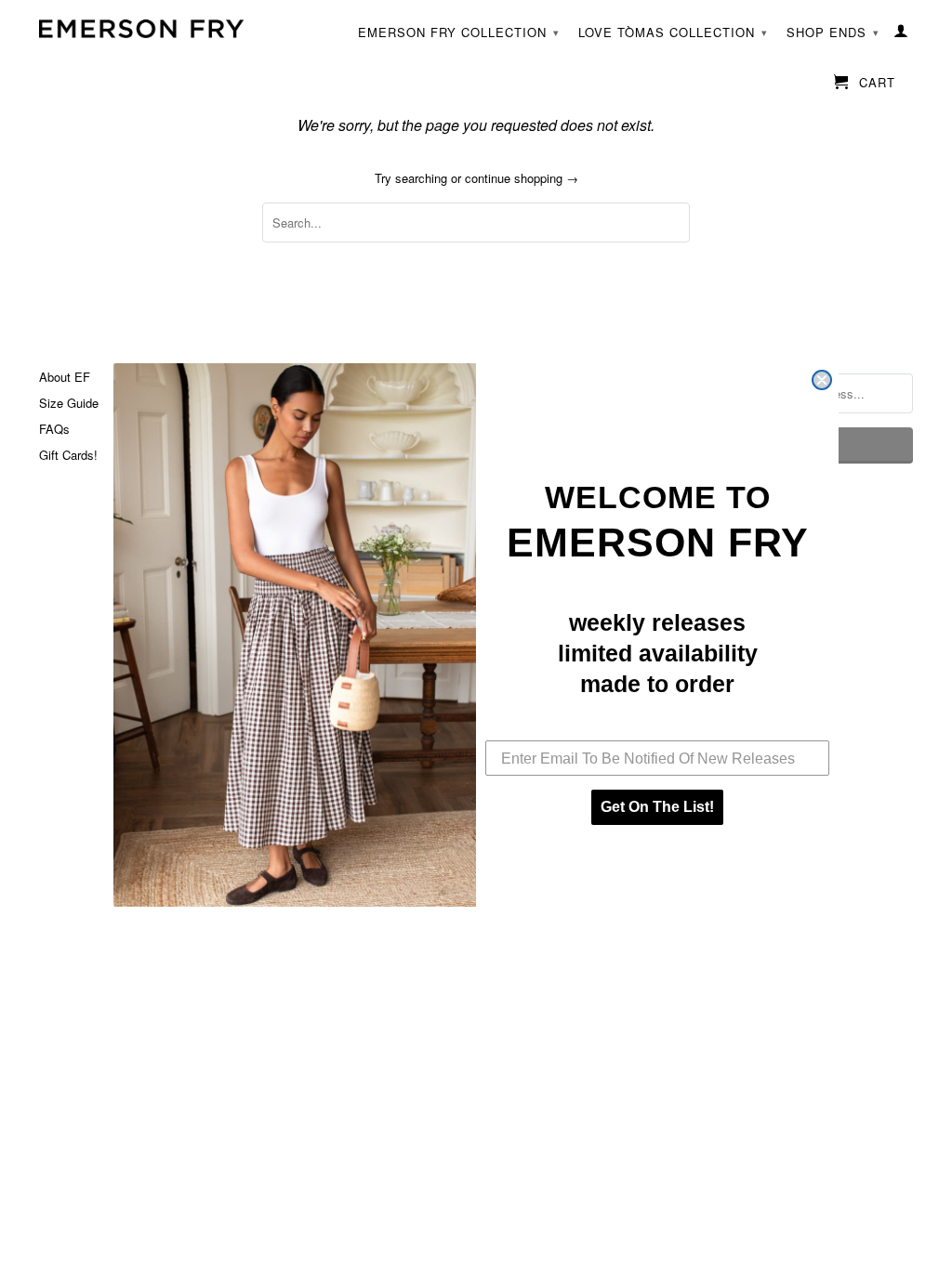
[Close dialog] (822, 380)
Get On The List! (657, 807)
